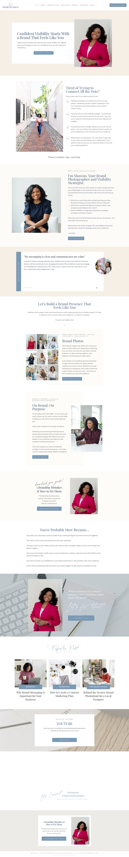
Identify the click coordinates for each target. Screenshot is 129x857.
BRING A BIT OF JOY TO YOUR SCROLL (73, 799)
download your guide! (49, 482)
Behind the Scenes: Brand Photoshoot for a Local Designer (98, 696)
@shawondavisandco (73, 795)
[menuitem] (37, 5)
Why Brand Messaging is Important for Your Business (30, 696)
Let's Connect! (52, 794)
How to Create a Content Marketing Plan (64, 694)
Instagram (73, 792)
